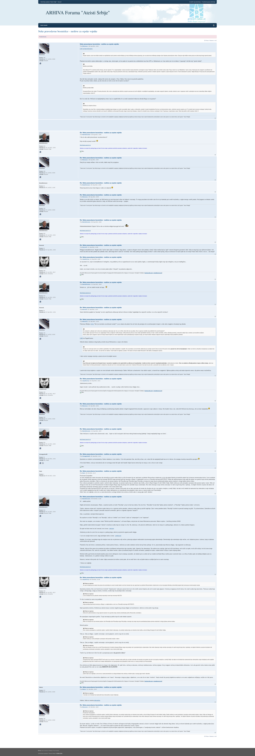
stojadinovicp (85, 259)
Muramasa (85, 46)
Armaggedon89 (86, 456)
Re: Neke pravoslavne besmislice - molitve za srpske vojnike (101, 132)
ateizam (111, 528)
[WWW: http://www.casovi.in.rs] (40, 152)
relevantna (97, 700)
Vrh (215, 118)
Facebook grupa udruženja (208, 1)
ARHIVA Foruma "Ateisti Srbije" (78, 12)
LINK (81, 338)
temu (92, 324)
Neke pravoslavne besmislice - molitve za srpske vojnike (67, 31)
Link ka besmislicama (86, 49)
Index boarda (43, 25)
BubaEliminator (86, 184)
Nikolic (84, 689)
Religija (50, 750)
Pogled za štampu (214, 25)
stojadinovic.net (157, 272)
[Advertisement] (116, 124)
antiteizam (118, 536)
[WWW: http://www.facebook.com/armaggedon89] (40, 463)
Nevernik (84, 247)
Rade (83, 473)
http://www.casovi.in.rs (85, 145)
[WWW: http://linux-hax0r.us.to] (40, 63)
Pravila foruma (42, 36)
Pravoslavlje (56, 750)
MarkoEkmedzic (86, 134)
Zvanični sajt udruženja (195, 1)
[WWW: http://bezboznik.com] (40, 276)
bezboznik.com (149, 272)
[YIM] (43, 463)
